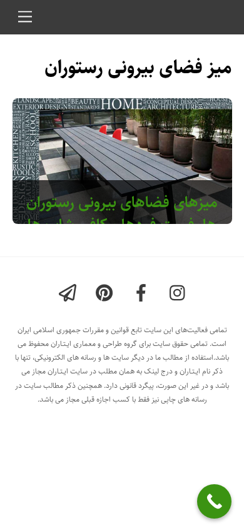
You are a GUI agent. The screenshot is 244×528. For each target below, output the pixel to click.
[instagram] (180, 294)
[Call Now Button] (214, 501)
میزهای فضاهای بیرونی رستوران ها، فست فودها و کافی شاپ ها (122, 214)
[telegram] (70, 294)
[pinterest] (106, 294)
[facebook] (143, 294)
